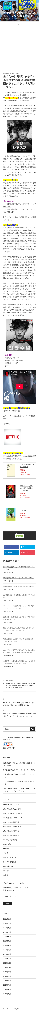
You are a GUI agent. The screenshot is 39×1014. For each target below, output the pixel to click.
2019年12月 (7, 963)
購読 (7, 903)
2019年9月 (7, 976)
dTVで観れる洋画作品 (11, 822)
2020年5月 (7, 941)
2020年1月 (7, 958)
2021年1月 (7, 919)
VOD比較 (6, 849)
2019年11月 (7, 967)
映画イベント (8, 871)
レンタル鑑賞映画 (9, 862)
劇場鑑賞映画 (8, 866)
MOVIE (8, 683)
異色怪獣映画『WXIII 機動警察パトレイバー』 (19, 586)
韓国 (20, 687)
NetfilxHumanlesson (24, 683)
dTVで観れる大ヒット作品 (12, 813)
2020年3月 (7, 950)
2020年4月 (7, 945)
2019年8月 (7, 980)
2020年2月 (7, 954)
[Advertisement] (19, 47)
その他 (5, 853)
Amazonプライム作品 (11, 804)
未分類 (5, 875)
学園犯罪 (14, 685)
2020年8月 (7, 928)
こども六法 (23, 510)
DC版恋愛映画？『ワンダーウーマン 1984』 (18, 578)
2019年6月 (7, 989)
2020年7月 (7, 932)
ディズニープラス (9, 857)
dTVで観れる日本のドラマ (12, 818)
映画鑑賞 (15, 687)
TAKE (17, 73)
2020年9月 (7, 923)
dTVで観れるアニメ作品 (12, 809)
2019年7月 (7, 985)
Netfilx (13, 683)
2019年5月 (7, 994)
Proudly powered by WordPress (14, 1009)
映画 (19, 685)
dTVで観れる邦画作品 (11, 831)
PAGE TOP (36, 982)
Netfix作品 (9, 680)
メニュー (21, 24)
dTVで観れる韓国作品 (11, 835)
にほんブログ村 (9, 748)
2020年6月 (7, 937)
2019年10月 (7, 972)
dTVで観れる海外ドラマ (12, 827)
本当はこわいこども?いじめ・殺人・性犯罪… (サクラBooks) (26, 488)
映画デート (25, 685)
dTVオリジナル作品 (10, 840)
